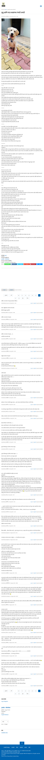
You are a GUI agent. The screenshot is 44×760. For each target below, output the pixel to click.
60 (18, 295)
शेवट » (28, 298)
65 (35, 295)
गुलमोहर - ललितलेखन (5, 259)
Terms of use (3, 756)
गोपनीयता (11, 752)
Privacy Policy (9, 756)
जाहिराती (21, 747)
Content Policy (16, 756)
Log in (4, 290)
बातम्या (25, 747)
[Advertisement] (22, 277)
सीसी (29, 747)
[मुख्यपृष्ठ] (3, 4)
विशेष (17, 747)
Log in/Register (4, 701)
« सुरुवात (5, 295)
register (11, 290)
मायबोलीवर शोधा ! (4, 733)
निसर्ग (5, 255)
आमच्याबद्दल (15, 752)
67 (15, 298)
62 (25, 295)
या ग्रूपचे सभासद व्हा (4, 715)
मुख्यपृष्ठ (6, 9)
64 (32, 295)
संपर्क (19, 752)
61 (22, 295)
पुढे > (23, 298)
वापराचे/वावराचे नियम (5, 752)
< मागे (11, 295)
